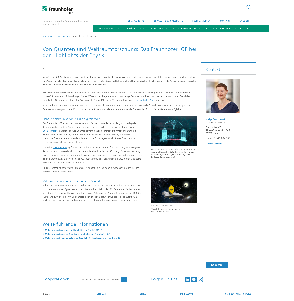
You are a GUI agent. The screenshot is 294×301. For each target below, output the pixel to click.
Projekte (245, 28)
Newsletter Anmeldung (168, 21)
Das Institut (105, 28)
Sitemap (102, 294)
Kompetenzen (159, 28)
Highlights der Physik (145, 100)
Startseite (47, 36)
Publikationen (221, 28)
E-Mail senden (215, 143)
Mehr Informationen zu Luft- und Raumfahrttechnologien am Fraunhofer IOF (83, 238)
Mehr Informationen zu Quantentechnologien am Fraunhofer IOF (77, 234)
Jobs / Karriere (135, 21)
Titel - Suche (248, 7)
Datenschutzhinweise (237, 294)
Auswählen (124, 279)
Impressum (186, 294)
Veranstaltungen (189, 28)
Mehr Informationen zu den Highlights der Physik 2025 (72, 230)
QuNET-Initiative (51, 130)
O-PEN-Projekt (60, 147)
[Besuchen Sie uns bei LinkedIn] (187, 279)
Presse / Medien (201, 21)
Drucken (216, 265)
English (244, 21)
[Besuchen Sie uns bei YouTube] (194, 279)
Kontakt (225, 21)
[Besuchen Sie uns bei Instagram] (200, 279)
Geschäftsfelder (134, 28)
